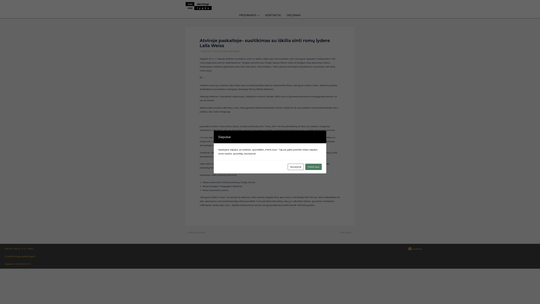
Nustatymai (295, 166)
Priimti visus (313, 166)
